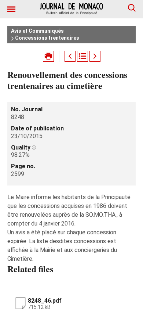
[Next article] (94, 56)
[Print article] (48, 56)
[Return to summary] (82, 56)
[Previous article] (70, 56)
